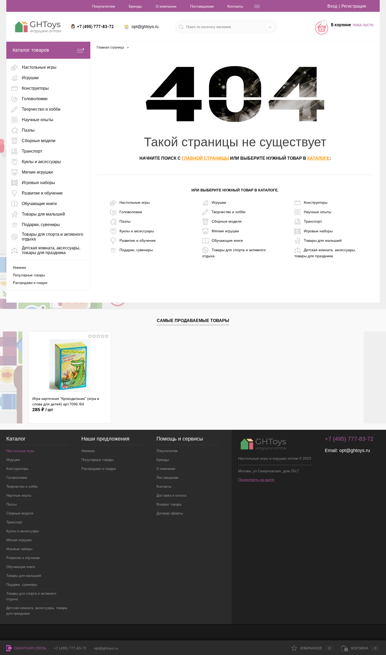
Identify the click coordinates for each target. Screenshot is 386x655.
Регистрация (353, 6)
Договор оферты (170, 513)
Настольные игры (134, 202)
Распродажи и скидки (30, 283)
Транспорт (313, 221)
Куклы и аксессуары (136, 231)
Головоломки (130, 212)
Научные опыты (317, 212)
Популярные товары (29, 275)
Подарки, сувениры (136, 250)
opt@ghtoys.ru (145, 26)
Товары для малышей (323, 240)
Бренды (135, 6)
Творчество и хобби (229, 212)
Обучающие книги (227, 240)
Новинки (19, 268)
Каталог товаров (31, 50)
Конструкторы (315, 202)
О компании (166, 6)
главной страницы (205, 158)
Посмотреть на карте (256, 479)
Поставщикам (202, 6)
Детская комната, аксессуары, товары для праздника (325, 253)
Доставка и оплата (171, 495)
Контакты (235, 6)
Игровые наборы (318, 231)
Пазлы (125, 221)
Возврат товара (169, 504)
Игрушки (219, 202)
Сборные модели (227, 221)
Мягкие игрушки (225, 231)
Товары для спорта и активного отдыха (234, 253)
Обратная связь (29, 648)
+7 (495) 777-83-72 (70, 648)
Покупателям (103, 6)
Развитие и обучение (137, 240)
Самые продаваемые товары (193, 320)
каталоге (318, 158)
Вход (332, 6)
